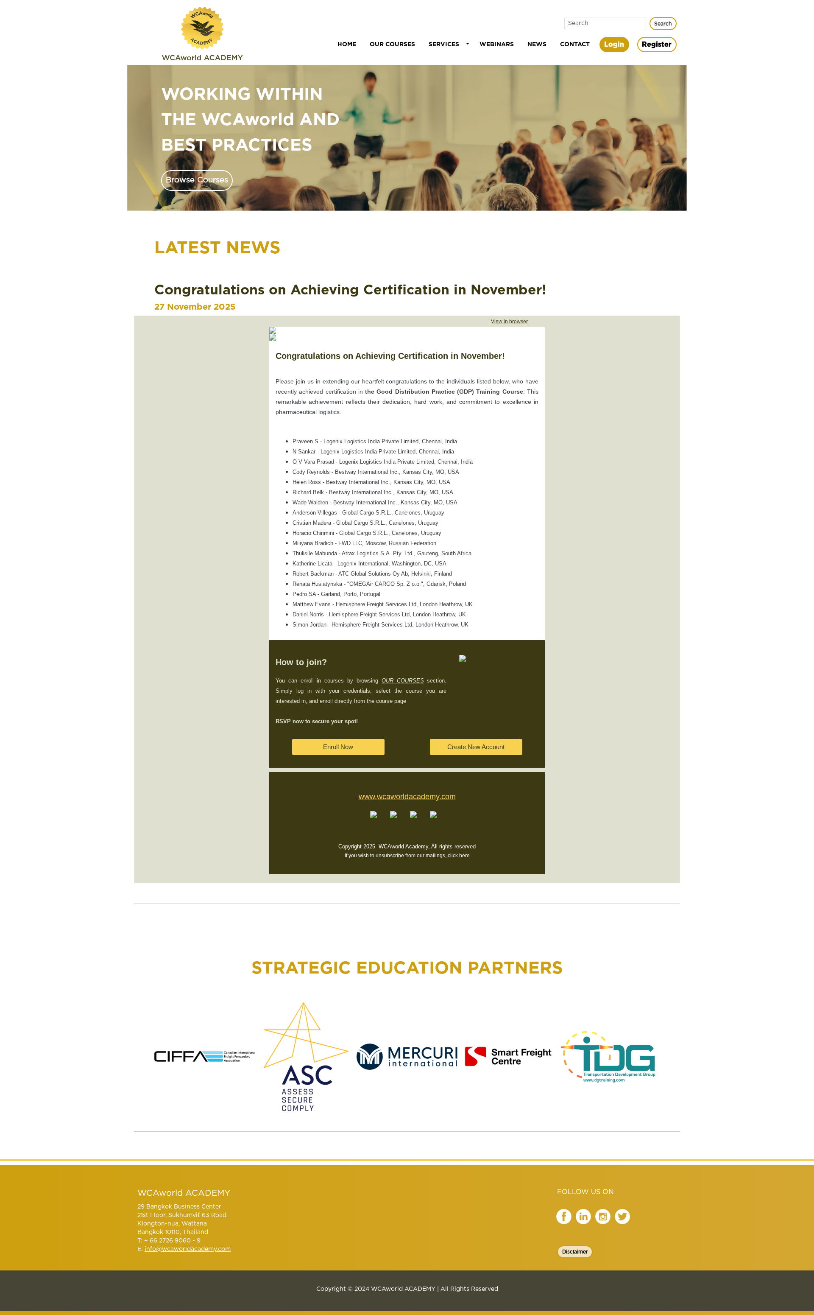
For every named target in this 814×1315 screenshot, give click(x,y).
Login (614, 44)
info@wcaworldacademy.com (188, 1249)
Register (657, 44)
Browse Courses (197, 180)
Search (663, 23)
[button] (447, 44)
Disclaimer (575, 1251)
